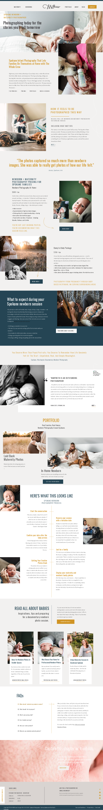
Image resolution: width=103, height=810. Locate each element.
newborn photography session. (22, 321)
